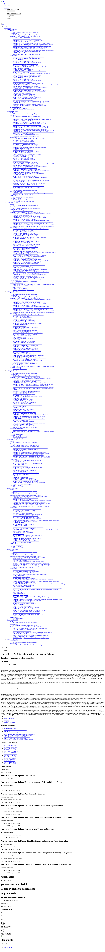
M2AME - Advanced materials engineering (23, 585)
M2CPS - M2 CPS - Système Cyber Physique (24, 159)
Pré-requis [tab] (6, 720)
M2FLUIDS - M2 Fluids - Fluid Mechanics (23, 409)
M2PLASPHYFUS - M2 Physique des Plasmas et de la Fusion (28, 355)
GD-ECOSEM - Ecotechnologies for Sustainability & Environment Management (32, 632)
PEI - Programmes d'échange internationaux (23, 109)
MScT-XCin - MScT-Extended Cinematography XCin (26, 136)
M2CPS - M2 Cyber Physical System (22, 403)
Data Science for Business (10, 728)
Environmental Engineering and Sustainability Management (18, 739)
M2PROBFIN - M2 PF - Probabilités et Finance (24, 98)
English (8, 5)
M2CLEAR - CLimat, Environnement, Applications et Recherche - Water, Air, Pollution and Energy (37, 529)
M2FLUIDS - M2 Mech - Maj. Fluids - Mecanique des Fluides (28, 83)
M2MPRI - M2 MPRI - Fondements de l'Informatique (26, 172)
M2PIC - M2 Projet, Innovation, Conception (23, 353)
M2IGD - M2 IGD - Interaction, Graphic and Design (26, 480)
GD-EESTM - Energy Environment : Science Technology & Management (31, 563)
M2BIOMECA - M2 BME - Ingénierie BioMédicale (25, 157)
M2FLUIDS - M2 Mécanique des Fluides (23, 338)
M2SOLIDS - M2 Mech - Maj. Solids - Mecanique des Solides (28, 104)
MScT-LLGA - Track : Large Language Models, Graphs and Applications (31, 47)
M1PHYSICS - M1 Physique (20, 328)
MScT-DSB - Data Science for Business (22, 450)
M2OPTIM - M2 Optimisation (20, 352)
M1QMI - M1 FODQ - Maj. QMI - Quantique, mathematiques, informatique (31, 645)
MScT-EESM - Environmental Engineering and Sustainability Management (31, 453)
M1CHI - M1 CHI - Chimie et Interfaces (23, 61)
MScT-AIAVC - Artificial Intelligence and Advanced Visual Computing (30, 496)
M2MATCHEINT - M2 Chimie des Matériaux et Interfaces (27, 344)
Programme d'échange (15, 107)
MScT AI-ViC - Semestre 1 (10, 755)
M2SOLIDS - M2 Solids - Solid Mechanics (23, 424)
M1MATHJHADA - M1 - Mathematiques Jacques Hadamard (28, 467)
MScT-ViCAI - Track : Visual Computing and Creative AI (27, 53)
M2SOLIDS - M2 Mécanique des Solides (23, 362)
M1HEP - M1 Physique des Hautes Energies (24, 320)
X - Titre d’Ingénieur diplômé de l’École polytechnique (26, 35)
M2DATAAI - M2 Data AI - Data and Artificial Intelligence (27, 405)
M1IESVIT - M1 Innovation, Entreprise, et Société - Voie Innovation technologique (33, 579)
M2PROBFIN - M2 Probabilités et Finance (23, 356)
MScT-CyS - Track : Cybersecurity (21, 37)
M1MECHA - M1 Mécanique (20, 324)
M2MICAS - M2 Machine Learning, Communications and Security (29, 416)
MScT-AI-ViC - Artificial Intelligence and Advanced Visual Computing (30, 448)
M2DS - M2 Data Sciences (19, 406)
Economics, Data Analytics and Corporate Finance (16, 738)
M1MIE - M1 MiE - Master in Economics (23, 468)
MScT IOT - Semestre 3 (9, 761)
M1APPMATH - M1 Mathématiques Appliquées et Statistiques (28, 315)
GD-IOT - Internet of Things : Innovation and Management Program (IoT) (31, 566)
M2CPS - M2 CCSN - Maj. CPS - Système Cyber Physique (27, 80)
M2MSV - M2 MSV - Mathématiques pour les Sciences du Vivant (29, 91)
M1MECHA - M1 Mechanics (20, 398)
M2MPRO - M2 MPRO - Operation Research (24, 539)
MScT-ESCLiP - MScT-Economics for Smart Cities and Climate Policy (30, 129)
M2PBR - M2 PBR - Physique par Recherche (24, 94)
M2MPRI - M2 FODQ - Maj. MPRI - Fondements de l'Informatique (29, 90)
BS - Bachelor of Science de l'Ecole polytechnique (25, 294)
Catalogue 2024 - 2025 (12, 202)
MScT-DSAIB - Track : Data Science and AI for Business (27, 41)
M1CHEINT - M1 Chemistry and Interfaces (23, 392)
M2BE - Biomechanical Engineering (22, 586)
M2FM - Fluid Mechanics (19, 593)
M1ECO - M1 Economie (19, 464)
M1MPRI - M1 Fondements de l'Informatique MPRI (25, 327)
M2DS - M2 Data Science (19, 337)
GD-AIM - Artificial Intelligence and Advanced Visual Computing (29, 557)
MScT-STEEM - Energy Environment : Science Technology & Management (31, 457)
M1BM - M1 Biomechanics (19, 462)
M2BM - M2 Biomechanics (19, 471)
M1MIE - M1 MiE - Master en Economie (23, 69)
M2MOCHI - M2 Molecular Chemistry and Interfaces (26, 417)
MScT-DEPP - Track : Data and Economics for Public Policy (28, 40)
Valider (8, 18)
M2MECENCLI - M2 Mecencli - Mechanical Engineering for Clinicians (30, 414)
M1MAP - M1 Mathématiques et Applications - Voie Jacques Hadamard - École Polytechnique (36, 520)
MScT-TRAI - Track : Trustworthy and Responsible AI (26, 51)
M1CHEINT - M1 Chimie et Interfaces (22, 317)
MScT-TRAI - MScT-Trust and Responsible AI (24, 133)
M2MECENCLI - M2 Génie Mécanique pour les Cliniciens (27, 346)
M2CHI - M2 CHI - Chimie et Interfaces (23, 79)
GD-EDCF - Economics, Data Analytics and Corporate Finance (28, 561)
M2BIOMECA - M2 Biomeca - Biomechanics (24, 402)
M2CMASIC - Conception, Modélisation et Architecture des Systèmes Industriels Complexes (35, 589)
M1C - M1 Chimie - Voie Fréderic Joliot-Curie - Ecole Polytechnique (30, 574)
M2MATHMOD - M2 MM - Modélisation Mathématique (27, 89)
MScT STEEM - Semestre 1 (10, 762)
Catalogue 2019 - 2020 (12, 549)
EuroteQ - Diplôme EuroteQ (20, 108)
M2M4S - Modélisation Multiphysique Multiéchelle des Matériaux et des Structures (33, 597)
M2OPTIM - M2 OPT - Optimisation (22, 93)
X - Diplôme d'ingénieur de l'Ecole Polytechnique (25, 642)
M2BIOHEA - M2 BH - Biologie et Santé (23, 155)
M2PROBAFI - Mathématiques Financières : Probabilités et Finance (29, 610)
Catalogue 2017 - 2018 (12, 639)
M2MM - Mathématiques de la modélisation (23, 602)
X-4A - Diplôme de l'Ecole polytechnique (23, 211)
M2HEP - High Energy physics (20, 595)
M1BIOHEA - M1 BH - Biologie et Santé (23, 140)
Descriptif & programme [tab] (10, 722)
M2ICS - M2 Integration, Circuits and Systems (24, 412)
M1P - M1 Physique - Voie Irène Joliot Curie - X (25, 524)
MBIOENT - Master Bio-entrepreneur (22, 615)
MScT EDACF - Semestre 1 (11, 756)
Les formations (7, 28)
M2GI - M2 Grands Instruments (20, 340)
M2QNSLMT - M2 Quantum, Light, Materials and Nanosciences (29, 423)
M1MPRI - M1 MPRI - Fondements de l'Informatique (26, 151)
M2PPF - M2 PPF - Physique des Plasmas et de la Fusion (27, 97)
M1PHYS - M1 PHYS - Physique (21, 72)
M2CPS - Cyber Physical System (21, 474)
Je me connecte (11, 10)
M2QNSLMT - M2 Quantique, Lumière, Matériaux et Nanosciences (29, 358)
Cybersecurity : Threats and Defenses (13, 732)
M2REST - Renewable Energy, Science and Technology (26, 430)
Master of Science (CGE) (16, 188)
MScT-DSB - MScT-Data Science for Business (24, 219)
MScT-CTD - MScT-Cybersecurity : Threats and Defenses (27, 301)
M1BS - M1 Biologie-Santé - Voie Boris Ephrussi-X (25, 572)
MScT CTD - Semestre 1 (10, 748)
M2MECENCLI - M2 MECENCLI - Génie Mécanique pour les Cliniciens (31, 170)
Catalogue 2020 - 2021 (12, 488)
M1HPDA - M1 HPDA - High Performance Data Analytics (27, 514)
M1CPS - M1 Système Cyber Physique (22, 319)
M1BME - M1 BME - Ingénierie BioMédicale (24, 59)
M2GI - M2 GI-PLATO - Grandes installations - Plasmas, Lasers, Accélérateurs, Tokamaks (35, 163)
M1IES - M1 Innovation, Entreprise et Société (24, 321)
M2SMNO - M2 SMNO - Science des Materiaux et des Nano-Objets (29, 102)
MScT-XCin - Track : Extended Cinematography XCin (26, 54)
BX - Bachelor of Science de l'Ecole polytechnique (25, 32)
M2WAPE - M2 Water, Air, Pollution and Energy (25, 425)
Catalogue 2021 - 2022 (12, 439)
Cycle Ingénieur (14, 33)
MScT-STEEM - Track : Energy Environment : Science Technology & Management (33, 50)
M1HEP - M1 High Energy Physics (21, 395)
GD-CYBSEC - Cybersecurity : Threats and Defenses (26, 559)
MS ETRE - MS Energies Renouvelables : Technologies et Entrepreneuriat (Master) (33, 193)
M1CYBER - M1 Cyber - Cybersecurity (23, 513)
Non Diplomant (13, 195)
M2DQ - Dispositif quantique (20, 590)
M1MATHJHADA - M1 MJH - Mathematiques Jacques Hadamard (29, 66)
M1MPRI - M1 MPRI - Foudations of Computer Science (27, 523)
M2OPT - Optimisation (18, 604)
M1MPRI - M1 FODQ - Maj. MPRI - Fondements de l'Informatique (29, 71)
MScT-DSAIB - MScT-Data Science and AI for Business (27, 125)
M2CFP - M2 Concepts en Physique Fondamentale (25, 334)
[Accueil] (2, 1)
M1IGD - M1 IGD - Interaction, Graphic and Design (26, 517)
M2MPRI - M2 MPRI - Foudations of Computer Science (27, 538)
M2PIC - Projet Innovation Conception (22, 484)
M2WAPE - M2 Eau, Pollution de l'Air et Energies (25, 363)
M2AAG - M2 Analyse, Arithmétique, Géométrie (25, 330)
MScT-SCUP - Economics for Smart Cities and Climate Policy (28, 504)
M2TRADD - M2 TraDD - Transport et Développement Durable (28, 186)
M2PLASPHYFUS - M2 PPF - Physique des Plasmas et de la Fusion (30, 177)
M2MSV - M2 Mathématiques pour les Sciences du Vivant (27, 351)
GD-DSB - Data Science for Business (22, 560)
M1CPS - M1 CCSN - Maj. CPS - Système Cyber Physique (27, 62)
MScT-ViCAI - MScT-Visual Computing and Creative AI (27, 134)
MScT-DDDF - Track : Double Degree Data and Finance (27, 39)
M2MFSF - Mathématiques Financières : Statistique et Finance (28, 600)
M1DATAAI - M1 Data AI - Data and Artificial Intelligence (27, 463)
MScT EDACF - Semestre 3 (11, 751)
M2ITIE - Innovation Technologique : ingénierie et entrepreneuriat (29, 596)
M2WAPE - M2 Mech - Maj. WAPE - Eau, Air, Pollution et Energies (29, 105)
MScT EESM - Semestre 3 (10, 747)
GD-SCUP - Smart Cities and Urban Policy (23, 567)
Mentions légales (8, 947)
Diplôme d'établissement (16, 209)
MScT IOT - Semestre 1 (9, 759)
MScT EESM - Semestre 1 (10, 745)
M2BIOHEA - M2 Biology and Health (22, 401)
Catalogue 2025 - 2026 (12, 111)
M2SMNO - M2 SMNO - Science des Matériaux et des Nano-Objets (29, 183)
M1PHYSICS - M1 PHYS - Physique (22, 152)
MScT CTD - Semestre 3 (10, 750)
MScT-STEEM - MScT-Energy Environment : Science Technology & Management (33, 132)
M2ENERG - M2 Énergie (19, 407)
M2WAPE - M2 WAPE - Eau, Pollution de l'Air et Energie (27, 279)
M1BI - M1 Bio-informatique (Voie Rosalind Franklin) (26, 571)
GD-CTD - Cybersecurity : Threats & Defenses (24, 629)
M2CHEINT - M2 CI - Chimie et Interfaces (23, 158)
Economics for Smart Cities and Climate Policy (15, 730)
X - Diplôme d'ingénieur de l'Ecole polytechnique (25, 554)
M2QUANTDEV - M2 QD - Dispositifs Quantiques (26, 181)
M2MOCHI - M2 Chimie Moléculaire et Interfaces (25, 348)
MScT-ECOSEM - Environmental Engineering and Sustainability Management (32, 500)
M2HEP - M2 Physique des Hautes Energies (24, 341)
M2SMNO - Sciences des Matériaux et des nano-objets (26, 613)
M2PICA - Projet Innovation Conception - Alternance (26, 607)
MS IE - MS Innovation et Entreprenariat (23, 194)
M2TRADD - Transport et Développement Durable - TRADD (28, 614)
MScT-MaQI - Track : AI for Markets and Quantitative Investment (29, 48)
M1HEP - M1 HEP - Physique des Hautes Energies (25, 64)
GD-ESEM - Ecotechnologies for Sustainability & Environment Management (31, 564)
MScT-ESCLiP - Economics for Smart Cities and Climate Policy (28, 455)
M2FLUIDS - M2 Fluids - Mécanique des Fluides (25, 162)
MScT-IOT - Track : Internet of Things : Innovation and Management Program (32, 46)
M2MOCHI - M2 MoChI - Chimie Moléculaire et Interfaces (27, 262)
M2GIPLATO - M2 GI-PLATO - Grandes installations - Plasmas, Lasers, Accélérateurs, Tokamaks (37, 84)
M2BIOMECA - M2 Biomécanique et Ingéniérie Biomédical (28, 333)
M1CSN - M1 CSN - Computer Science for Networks (26, 511)
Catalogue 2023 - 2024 (12, 291)
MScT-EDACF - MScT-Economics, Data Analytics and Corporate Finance (31, 126)
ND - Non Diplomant (18, 434)
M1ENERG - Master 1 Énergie (20, 466)
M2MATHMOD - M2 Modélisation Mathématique (25, 345)
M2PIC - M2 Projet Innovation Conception (23, 421)
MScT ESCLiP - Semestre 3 (10, 754)
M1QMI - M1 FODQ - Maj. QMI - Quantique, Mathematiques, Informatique (31, 73)
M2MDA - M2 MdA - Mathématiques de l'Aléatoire (25, 481)
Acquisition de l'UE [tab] (8, 721)
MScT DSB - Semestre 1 (10, 752)
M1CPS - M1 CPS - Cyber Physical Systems (24, 394)
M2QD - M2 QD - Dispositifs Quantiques (23, 100)
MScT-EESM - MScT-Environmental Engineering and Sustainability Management (33, 127)
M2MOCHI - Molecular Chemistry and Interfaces (25, 603)
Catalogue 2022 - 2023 (12, 370)
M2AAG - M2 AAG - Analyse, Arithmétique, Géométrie (27, 75)
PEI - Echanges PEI (18, 438)
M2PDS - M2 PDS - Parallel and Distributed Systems (26, 541)
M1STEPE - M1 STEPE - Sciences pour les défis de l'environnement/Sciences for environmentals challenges (39, 584)
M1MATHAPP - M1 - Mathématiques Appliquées (25, 521)
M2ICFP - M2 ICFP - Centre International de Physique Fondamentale (30, 87)
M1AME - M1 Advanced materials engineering (24, 570)
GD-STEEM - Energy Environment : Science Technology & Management (31, 638)
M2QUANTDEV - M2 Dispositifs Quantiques (24, 359)
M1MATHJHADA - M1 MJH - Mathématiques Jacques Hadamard (29, 147)
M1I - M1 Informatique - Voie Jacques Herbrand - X (25, 516)
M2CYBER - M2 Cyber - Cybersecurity (23, 532)
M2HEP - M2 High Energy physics (21, 410)
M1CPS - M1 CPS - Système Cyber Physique (24, 143)
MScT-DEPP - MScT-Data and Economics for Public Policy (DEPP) (29, 123)
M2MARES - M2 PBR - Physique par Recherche (25, 168)
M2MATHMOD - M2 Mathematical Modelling (24, 413)
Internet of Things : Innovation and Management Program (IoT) (19, 734)
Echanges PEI (7, 731)
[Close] (1, 915)
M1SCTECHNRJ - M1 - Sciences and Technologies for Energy (28, 527)
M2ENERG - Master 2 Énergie (20, 477)
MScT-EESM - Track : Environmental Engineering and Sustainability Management (33, 44)
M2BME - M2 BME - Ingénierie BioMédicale (24, 77)
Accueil (5, 26)
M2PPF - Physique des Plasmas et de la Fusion (24, 608)
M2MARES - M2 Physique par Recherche (23, 342)
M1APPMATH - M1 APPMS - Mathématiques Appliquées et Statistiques (31, 138)
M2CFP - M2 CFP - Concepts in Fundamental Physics (26, 473)
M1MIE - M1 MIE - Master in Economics (23, 399)
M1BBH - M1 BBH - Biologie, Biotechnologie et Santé (26, 58)
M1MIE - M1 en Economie (19, 326)
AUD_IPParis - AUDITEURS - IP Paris (23, 197)
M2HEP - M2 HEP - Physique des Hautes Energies (25, 86)
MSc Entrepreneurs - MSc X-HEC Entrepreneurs (25, 190)
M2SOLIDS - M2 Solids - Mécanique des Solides (25, 184)
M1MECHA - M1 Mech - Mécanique (22, 148)
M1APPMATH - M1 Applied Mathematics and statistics (26, 391)
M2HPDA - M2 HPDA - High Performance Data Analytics (27, 535)
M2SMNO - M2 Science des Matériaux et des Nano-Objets (27, 360)
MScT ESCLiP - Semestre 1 (10, 758)
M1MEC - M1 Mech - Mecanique (21, 68)
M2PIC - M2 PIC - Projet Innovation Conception (25, 96)
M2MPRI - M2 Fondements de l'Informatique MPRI (25, 349)
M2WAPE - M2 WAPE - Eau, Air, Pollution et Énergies (26, 187)
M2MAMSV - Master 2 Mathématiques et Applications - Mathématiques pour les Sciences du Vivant (37, 599)
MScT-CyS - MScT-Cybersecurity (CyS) (23, 120)
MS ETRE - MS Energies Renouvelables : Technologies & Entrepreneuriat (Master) (33, 431)
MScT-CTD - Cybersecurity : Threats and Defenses (25, 449)
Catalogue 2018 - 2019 (12, 620)
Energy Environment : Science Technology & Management (18, 735)
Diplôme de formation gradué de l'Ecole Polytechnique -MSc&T (25, 36)
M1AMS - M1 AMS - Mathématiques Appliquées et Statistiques (28, 57)
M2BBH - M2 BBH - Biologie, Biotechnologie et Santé (26, 76)
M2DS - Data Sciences (18, 475)
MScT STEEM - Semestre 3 (10, 763)
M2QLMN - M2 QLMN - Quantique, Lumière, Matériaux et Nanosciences (31, 180)
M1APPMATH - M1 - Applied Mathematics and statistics (27, 460)
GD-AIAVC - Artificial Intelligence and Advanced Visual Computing (30, 628)
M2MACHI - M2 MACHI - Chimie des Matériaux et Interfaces (28, 256)
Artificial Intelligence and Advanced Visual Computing (17, 737)
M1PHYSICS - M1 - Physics (20, 525)
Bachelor (12, 30)
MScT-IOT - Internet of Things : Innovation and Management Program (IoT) (31, 456)
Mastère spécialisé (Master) (16, 191)
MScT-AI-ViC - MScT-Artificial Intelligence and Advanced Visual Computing (32, 119)
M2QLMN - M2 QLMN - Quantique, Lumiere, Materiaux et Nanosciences (31, 101)
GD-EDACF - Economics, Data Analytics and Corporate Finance (29, 633)
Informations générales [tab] (9, 718)
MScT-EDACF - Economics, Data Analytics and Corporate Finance (29, 452)
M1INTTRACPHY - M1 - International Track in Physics (27, 518)
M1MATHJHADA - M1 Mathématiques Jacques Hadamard (27, 323)
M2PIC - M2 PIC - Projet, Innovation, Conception (25, 176)
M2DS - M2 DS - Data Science (20, 161)
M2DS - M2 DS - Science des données (22, 82)
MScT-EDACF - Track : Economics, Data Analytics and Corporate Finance (31, 43)
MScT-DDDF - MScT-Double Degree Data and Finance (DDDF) (29, 122)
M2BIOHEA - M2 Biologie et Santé (22, 331)
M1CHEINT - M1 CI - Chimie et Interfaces (23, 141)
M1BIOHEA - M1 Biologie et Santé (22, 316)
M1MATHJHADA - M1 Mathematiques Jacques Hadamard (27, 396)
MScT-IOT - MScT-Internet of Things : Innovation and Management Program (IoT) (33, 130)
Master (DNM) (13, 55)
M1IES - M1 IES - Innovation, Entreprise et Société (25, 65)
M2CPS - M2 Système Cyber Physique (22, 335)
